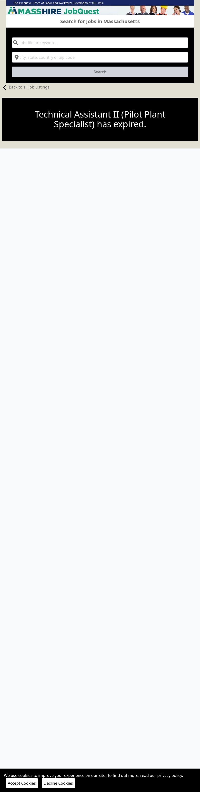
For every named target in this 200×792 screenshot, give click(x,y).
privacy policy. (170, 775)
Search (100, 72)
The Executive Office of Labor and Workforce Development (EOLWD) (58, 3)
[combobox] (100, 42)
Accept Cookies (22, 783)
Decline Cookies (58, 783)
